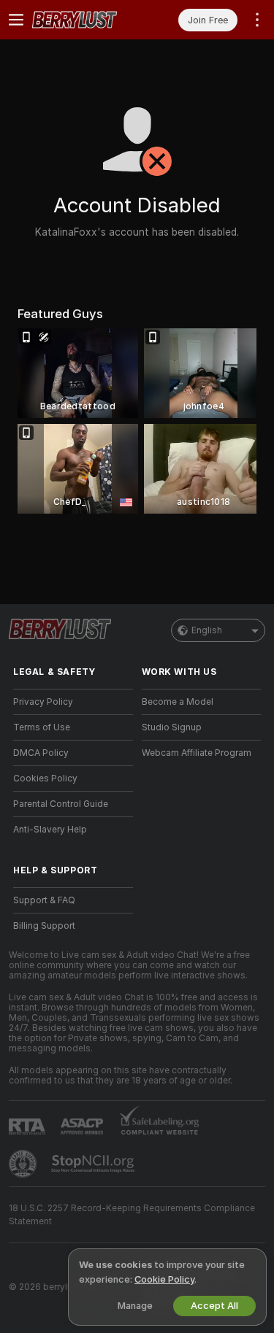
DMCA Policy (41, 753)
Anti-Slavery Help (50, 829)
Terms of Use (41, 727)
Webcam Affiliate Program (196, 753)
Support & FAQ (44, 900)
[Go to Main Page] (84, 19)
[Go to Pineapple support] (24, 1164)
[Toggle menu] (16, 19)
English (206, 630)
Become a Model (177, 702)
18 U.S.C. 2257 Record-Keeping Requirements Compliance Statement (132, 1214)
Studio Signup (172, 727)
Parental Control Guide (60, 804)
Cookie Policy (164, 1279)
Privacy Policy (43, 702)
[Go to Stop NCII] (94, 1163)
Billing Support (44, 926)
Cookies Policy (45, 778)
